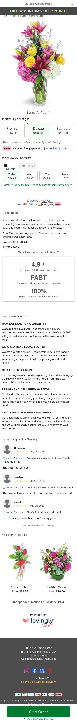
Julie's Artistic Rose (38, 3)
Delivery (10, 168)
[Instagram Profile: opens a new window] (26, 670)
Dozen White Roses (37, 487)
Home (5, 15)
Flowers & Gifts (19, 15)
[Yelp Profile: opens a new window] (50, 670)
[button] (69, 713)
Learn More (59, 148)
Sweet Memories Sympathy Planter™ (46, 458)
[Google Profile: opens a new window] (42, 670)
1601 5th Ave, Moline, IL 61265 (38, 651)
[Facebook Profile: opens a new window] (34, 670)
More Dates (65, 175)
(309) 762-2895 (38, 655)
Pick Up (31, 165)
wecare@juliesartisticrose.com (38, 658)
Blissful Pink (33, 512)
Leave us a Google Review (38, 682)
